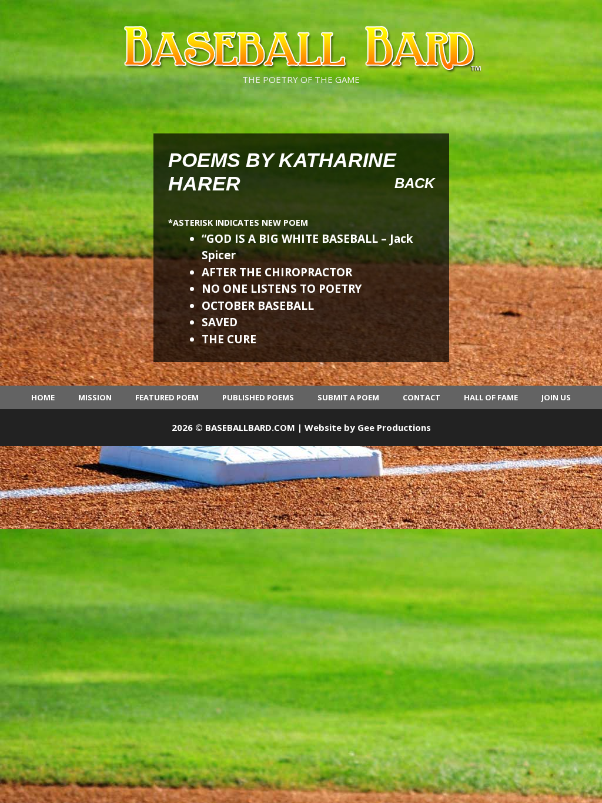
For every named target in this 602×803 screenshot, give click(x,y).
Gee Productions (394, 427)
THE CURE (229, 339)
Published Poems (258, 397)
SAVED (220, 322)
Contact (421, 397)
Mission (95, 397)
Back (414, 183)
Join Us (556, 397)
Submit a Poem (348, 397)
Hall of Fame (491, 397)
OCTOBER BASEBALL (258, 305)
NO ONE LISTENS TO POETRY (282, 288)
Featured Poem (167, 397)
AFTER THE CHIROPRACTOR (277, 272)
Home (43, 397)
